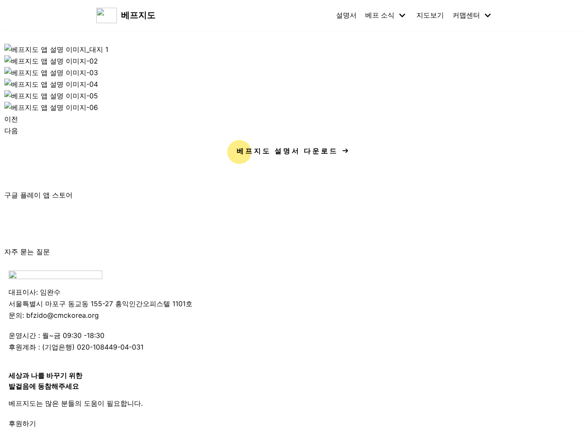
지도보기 (430, 15)
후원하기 (22, 423)
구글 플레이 (23, 195)
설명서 (346, 15)
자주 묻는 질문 (27, 251)
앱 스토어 (58, 195)
